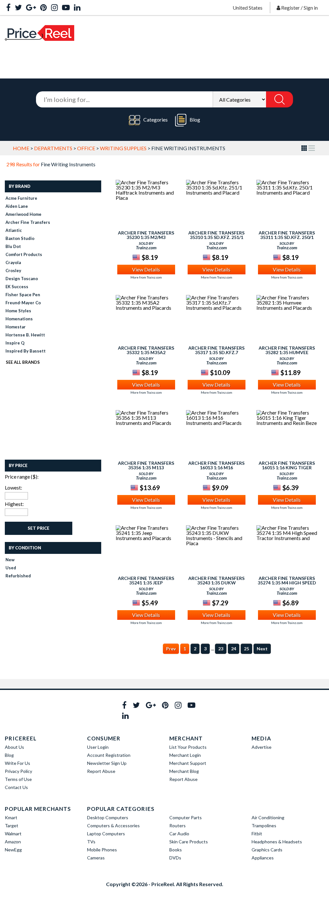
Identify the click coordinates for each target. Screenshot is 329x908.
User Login (98, 747)
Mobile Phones (102, 849)
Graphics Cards (267, 849)
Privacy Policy (18, 771)
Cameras (96, 857)
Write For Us (17, 763)
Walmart (13, 833)
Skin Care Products (188, 841)
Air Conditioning (268, 817)
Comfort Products (23, 254)
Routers (177, 825)
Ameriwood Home (23, 214)
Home (21, 148)
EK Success (16, 286)
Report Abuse (101, 771)
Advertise (261, 747)
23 (220, 648)
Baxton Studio (19, 238)
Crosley (13, 270)
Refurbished (18, 575)
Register (290, 8)
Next (262, 648)
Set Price (38, 528)
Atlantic (13, 230)
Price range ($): (22, 476)
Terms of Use (18, 779)
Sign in (311, 8)
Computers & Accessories (113, 825)
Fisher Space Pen (22, 294)
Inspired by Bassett (25, 350)
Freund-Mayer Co (23, 302)
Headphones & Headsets (277, 841)
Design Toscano (21, 278)
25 (246, 648)
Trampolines (264, 825)
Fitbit (257, 833)
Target (11, 825)
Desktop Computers (107, 817)
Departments (53, 148)
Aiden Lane (16, 206)
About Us (14, 747)
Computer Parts (185, 817)
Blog (195, 119)
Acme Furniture (21, 198)
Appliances (263, 857)
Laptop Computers (106, 833)
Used (10, 567)
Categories (155, 119)
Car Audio (179, 833)
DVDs (175, 857)
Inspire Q (14, 342)
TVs (91, 841)
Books (175, 849)
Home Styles (18, 310)
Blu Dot (13, 246)
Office (86, 148)
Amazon (13, 841)
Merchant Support (187, 763)
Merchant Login (185, 755)
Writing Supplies (123, 148)
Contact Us (16, 787)
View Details (146, 269)
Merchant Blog (184, 771)
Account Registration (108, 755)
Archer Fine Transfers (27, 222)
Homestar (15, 326)
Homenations (19, 318)
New (9, 559)
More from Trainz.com (146, 277)
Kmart (11, 817)
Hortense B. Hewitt (25, 334)
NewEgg (13, 849)
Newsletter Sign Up (107, 763)
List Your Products (188, 747)
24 (233, 648)
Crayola (13, 262)
